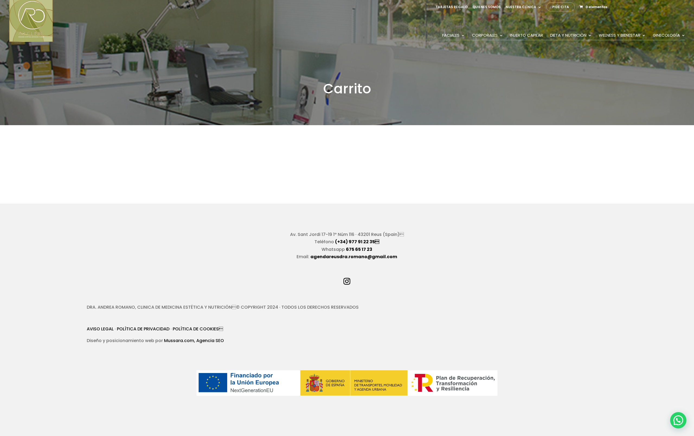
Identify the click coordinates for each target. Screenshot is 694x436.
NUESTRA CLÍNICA (521, 7)
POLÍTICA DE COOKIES (198, 329)
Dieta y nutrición (568, 35)
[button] (678, 420)
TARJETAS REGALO (452, 7)
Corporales (485, 35)
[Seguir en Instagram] (347, 281)
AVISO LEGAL (100, 329)
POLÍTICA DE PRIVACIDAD (143, 329)
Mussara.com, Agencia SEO (194, 340)
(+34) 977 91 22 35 (357, 242)
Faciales (451, 35)
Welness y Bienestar (619, 35)
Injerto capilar (526, 35)
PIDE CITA (560, 7)
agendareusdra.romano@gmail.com (353, 257)
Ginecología (666, 35)
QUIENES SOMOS (487, 7)
